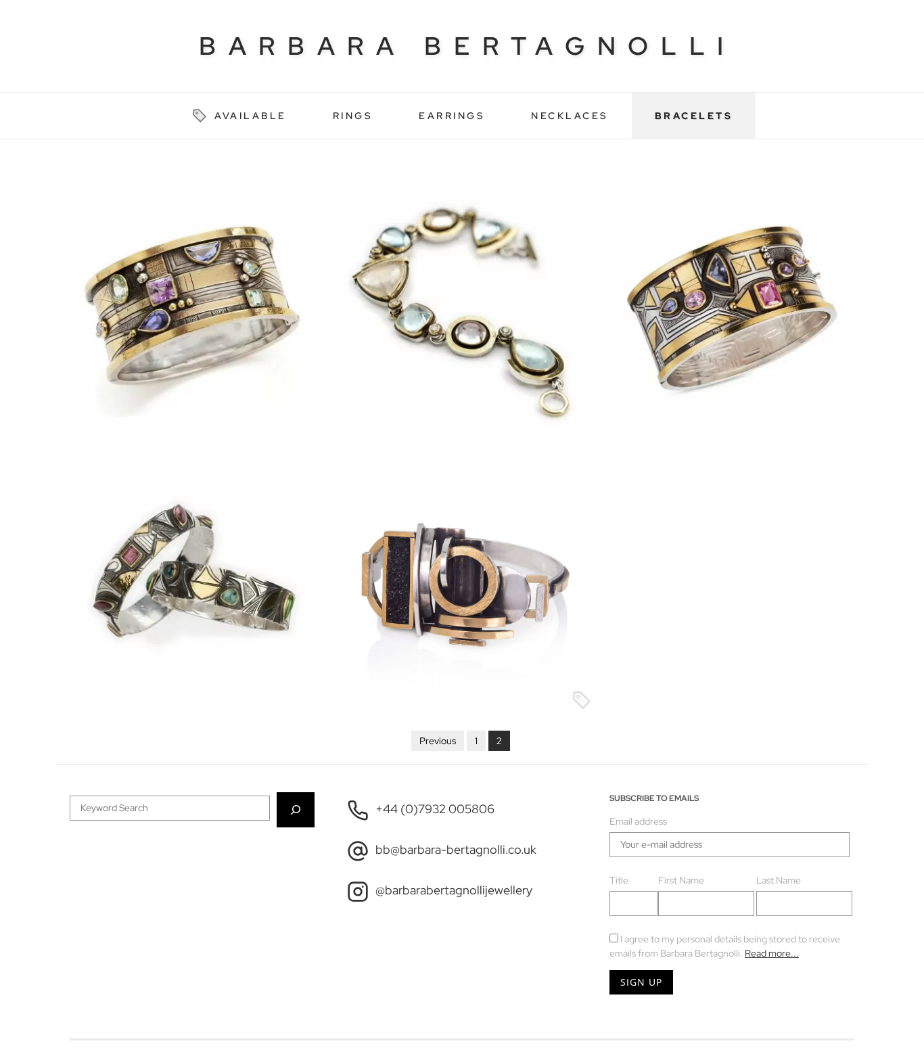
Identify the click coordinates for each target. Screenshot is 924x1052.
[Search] (296, 809)
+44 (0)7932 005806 (434, 809)
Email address (638, 821)
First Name (681, 880)
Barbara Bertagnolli (467, 45)
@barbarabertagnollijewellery (453, 890)
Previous (437, 741)
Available (250, 116)
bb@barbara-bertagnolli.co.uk (455, 850)
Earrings (452, 116)
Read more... (772, 953)
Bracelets (694, 116)
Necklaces (570, 116)
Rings (353, 116)
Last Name (778, 880)
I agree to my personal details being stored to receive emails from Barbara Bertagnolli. (724, 946)
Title (618, 880)
